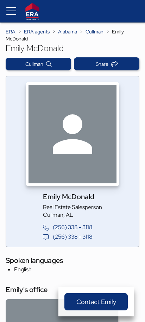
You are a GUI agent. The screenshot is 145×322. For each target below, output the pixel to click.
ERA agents (37, 32)
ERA (10, 32)
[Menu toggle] (11, 11)
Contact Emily (96, 302)
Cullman (94, 32)
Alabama (67, 32)
